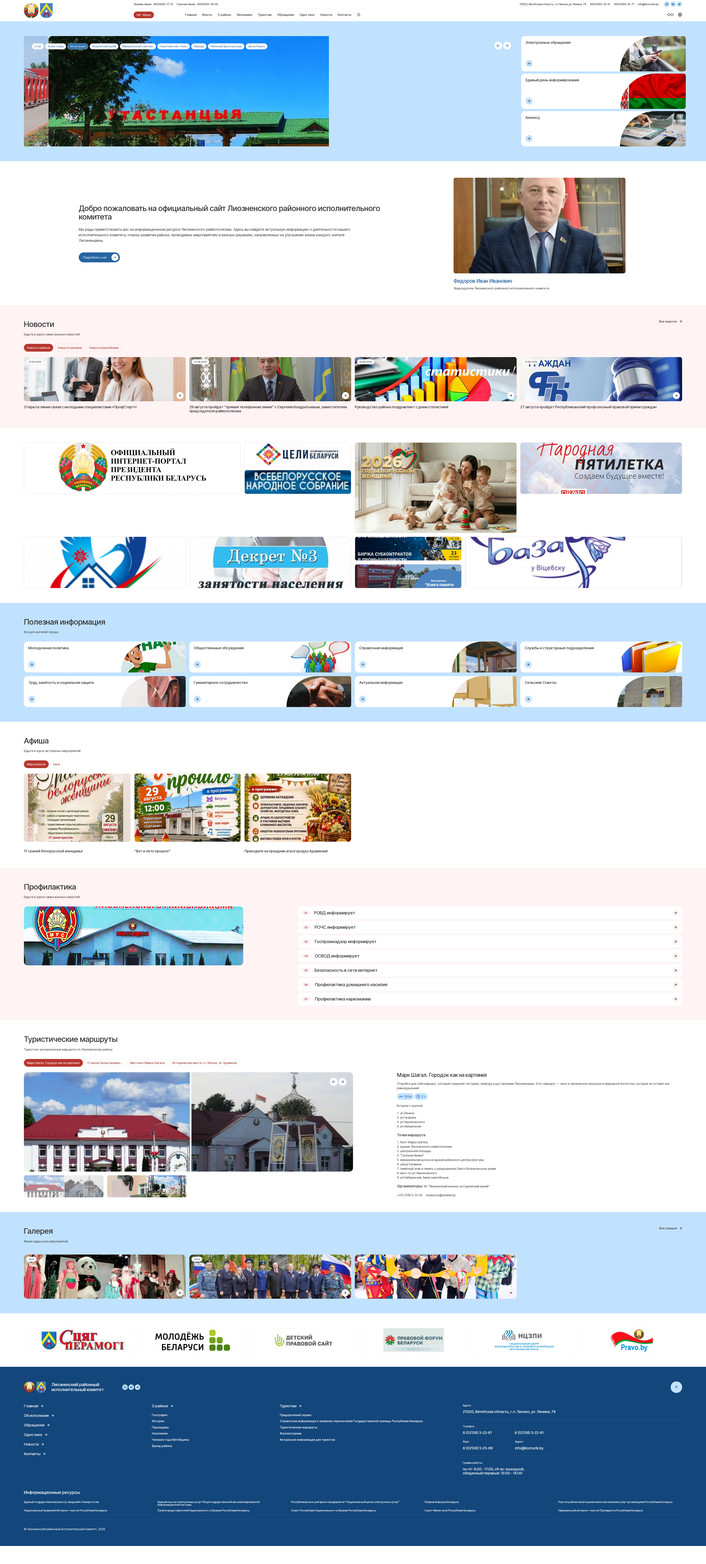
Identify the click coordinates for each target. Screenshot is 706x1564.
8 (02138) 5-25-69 (478, 1448)
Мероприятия (36, 764)
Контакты (344, 15)
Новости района (38, 348)
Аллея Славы (56, 46)
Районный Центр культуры (226, 46)
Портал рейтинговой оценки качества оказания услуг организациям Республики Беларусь (615, 1501)
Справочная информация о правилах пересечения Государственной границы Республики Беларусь (351, 1421)
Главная (191, 15)
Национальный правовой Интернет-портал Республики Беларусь (65, 1510)
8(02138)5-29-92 (207, 4)
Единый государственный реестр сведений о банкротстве (61, 1501)
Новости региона (70, 348)
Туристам (265, 15)
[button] (498, 46)
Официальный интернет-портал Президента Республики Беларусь (600, 1510)
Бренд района (162, 1446)
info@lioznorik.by (648, 4)
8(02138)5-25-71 (624, 4)
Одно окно (307, 15)
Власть (207, 15)
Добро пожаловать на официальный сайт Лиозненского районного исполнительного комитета (229, 212)
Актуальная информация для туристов (307, 1439)
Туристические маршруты (298, 1427)
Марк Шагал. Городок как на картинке (53, 1063)
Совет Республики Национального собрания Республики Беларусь (333, 1510)
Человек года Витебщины (170, 1439)
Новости (326, 15)
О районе (224, 15)
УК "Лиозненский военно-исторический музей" (457, 1186)
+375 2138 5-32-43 (409, 1195)
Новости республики (104, 348)
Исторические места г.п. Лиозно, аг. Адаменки (204, 1063)
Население (160, 1433)
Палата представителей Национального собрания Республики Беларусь (203, 1510)
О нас (37, 46)
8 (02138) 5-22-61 (477, 1433)
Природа (199, 46)
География (159, 1415)
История (158, 1421)
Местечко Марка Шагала (147, 1063)
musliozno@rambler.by (441, 1195)
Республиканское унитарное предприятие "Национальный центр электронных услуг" (345, 1501)
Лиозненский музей (104, 46)
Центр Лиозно (256, 46)
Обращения (285, 15)
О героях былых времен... (105, 1063)
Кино (56, 764)
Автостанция (78, 46)
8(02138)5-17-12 (163, 4)
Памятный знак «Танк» (173, 46)
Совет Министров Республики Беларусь (450, 1510)
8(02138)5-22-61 (600, 4)
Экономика (244, 15)
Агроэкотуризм (291, 1433)
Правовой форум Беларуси (442, 1501)
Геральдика (160, 1427)
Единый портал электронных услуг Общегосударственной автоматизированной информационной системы (208, 1503)
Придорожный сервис (296, 1415)
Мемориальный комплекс (138, 46)
